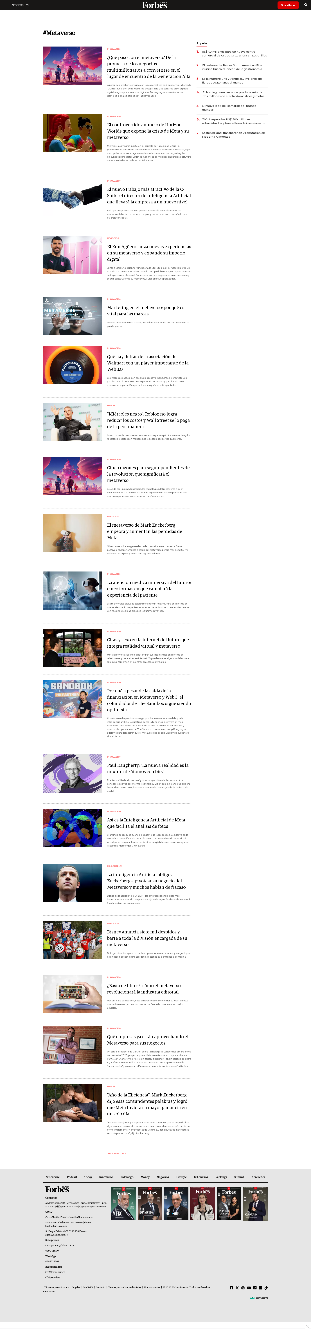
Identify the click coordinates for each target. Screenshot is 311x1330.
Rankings (221, 1177)
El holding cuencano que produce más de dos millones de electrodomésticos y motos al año (235, 94)
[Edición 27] (229, 1204)
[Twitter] (237, 1288)
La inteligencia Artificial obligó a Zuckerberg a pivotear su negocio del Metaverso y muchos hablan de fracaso (146, 881)
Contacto (100, 1287)
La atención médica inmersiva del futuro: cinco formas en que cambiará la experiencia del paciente (149, 588)
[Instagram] (243, 1288)
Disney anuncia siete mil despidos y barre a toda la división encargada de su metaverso (147, 938)
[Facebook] (231, 1288)
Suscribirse (288, 5)
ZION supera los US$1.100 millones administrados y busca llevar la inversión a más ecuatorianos (235, 121)
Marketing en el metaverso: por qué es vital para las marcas (145, 310)
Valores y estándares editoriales (124, 1287)
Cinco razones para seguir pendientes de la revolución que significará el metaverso (148, 474)
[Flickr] (260, 1288)
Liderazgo (127, 1177)
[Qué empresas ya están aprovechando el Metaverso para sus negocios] (72, 1045)
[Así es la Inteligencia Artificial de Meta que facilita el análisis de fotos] (72, 828)
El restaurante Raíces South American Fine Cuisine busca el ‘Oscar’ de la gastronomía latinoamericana (232, 67)
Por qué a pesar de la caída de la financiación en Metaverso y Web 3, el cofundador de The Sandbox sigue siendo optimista (149, 700)
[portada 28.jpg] (202, 1204)
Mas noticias (117, 1154)
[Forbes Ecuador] (155, 5)
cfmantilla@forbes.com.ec (80, 1217)
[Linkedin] (255, 1288)
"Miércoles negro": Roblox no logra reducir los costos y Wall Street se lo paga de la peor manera (148, 420)
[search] (305, 5)
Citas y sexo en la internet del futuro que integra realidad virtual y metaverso (148, 643)
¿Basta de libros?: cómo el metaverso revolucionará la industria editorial (144, 989)
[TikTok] (266, 1288)
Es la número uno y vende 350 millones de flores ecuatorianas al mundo (232, 80)
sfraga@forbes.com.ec (56, 1235)
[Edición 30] (150, 1204)
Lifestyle (181, 1177)
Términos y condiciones (56, 1287)
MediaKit (88, 1287)
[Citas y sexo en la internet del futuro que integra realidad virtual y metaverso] (72, 648)
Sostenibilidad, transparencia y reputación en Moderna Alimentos (233, 134)
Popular (202, 43)
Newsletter (258, 1177)
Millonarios (201, 1177)
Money (145, 1177)
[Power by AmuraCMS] (259, 1298)
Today (88, 1177)
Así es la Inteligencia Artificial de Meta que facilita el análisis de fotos (146, 823)
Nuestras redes (152, 1287)
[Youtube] (249, 1288)
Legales (76, 1287)
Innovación (106, 1177)
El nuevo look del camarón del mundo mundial (229, 107)
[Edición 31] (124, 1204)
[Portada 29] (176, 1204)
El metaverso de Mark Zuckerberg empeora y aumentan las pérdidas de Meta (144, 531)
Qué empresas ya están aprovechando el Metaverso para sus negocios (147, 1040)
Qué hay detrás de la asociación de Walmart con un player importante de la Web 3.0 (148, 363)
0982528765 (52, 1261)
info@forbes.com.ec (96, 1207)
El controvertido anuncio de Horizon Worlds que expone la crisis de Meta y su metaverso (148, 131)
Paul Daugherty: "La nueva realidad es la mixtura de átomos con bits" (148, 768)
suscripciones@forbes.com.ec (60, 1246)
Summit (239, 1177)
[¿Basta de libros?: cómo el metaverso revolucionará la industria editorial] (72, 994)
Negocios (163, 1177)
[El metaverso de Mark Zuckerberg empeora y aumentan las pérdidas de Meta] (72, 533)
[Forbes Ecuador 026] (255, 1204)
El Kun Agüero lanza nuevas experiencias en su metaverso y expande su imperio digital (149, 253)
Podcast (72, 1177)
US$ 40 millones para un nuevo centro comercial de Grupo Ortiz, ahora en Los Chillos (234, 53)
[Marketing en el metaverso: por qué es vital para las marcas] (72, 316)
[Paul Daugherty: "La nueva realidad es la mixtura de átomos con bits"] (72, 773)
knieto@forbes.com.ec (56, 1226)
